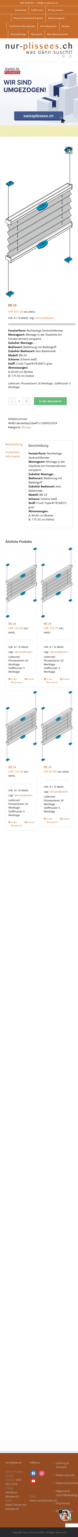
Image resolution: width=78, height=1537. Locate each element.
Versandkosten (45, 318)
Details (30, 679)
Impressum (63, 1503)
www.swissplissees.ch (43, 1500)
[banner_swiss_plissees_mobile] (39, 63)
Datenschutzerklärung (63, 1483)
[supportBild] (65, 1508)
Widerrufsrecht (63, 1475)
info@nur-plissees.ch (47, 2)
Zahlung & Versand (62, 1465)
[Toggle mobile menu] (71, 56)
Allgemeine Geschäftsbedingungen (63, 1493)
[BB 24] (21, 583)
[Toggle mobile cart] (63, 56)
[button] (69, 150)
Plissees (26, 427)
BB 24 (12, 624)
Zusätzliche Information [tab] (12, 454)
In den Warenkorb (50, 401)
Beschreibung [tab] (13, 444)
